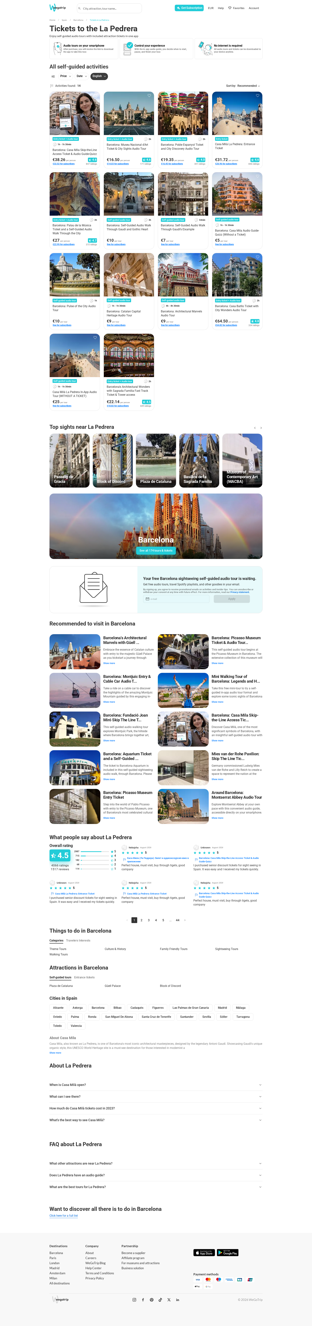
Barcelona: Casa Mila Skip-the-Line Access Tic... (235, 717)
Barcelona (78, 20)
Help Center (93, 1268)
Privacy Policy (94, 1278)
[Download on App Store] (204, 1253)
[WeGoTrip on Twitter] (169, 1300)
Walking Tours (58, 954)
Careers (90, 1258)
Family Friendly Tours (173, 949)
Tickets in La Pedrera (99, 20)
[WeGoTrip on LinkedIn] (178, 1300)
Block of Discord (170, 986)
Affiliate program (133, 1258)
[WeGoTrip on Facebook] (143, 1300)
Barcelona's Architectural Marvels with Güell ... (125, 640)
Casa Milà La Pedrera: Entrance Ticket (74, 893)
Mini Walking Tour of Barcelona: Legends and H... (236, 679)
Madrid (54, 1268)
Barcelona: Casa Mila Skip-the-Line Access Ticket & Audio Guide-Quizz (229, 860)
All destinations (59, 1283)
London (54, 1263)
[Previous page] (127, 920)
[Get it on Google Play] (228, 1253)
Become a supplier (134, 1253)
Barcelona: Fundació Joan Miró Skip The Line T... (125, 717)
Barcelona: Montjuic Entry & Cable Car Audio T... (127, 679)
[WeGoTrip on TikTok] (160, 1300)
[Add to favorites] (95, 95)
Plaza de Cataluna (61, 986)
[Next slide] (260, 428)
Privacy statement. (240, 592)
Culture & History (115, 949)
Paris (52, 1258)
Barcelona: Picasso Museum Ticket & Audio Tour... (236, 640)
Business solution (133, 1268)
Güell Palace (113, 986)
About (89, 1253)
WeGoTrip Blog (95, 1263)
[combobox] (111, 8)
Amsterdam (57, 1273)
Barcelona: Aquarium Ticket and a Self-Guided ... (127, 756)
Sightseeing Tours (226, 949)
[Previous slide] (254, 428)
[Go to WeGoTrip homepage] (60, 8)
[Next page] (185, 920)
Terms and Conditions (99, 1273)
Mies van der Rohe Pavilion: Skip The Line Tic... (235, 756)
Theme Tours (57, 949)
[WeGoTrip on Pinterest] (152, 1300)
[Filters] (53, 76)
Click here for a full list (63, 1215)
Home (52, 20)
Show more (109, 663)
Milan (53, 1278)
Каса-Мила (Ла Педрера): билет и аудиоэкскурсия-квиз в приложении (158, 860)
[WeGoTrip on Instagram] (134, 1300)
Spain (64, 20)
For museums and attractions (141, 1263)
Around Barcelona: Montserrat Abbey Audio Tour (237, 795)
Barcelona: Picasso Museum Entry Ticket (127, 795)
